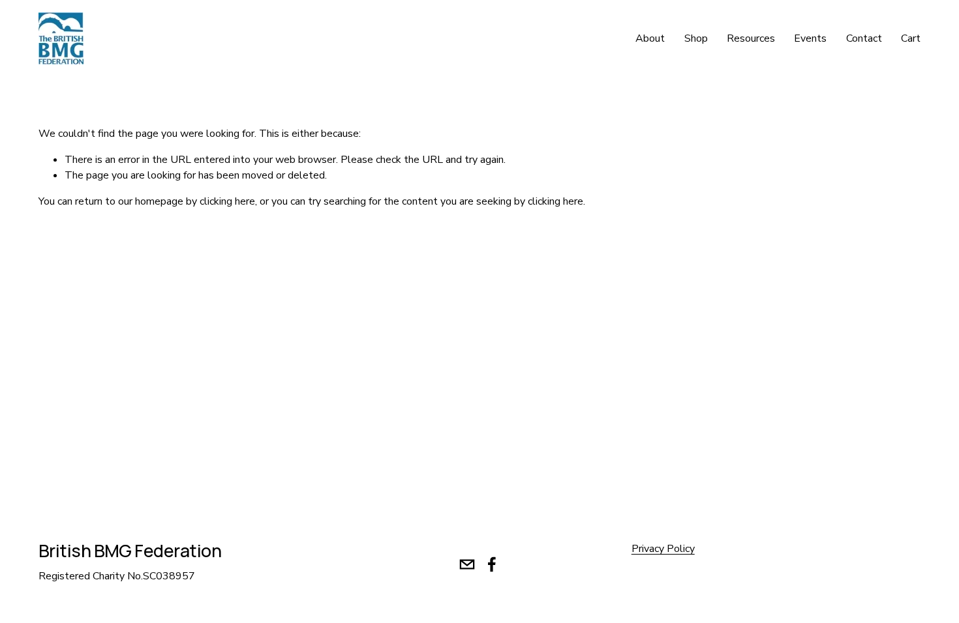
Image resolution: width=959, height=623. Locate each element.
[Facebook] (492, 564)
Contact (864, 38)
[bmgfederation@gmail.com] (467, 564)
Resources (751, 38)
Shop (696, 38)
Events (810, 38)
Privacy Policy (663, 549)
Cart (911, 38)
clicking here (227, 201)
